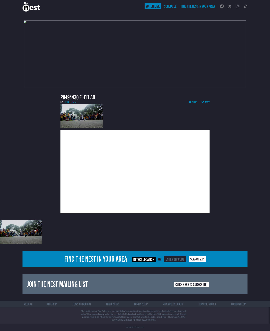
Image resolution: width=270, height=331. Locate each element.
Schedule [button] (170, 5)
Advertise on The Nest (173, 304)
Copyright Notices (207, 304)
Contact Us (52, 304)
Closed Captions (238, 304)
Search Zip (197, 258)
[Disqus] (135, 171)
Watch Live (153, 5)
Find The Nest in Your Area (198, 5)
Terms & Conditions (82, 304)
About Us (28, 304)
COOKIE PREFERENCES (122, 319)
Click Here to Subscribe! (191, 284)
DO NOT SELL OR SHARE (145, 319)
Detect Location (143, 259)
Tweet (207, 102)
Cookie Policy (112, 304)
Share (194, 102)
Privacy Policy (141, 304)
